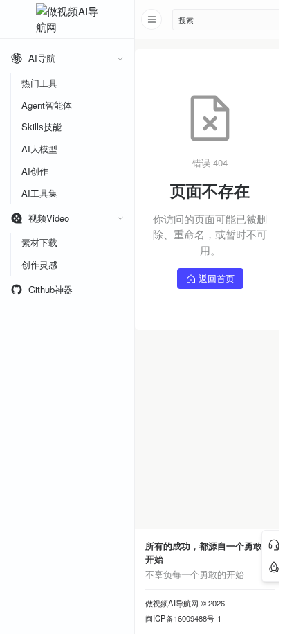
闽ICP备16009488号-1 (183, 618)
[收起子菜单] (120, 58)
